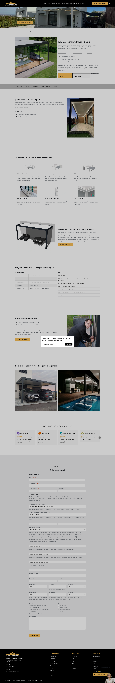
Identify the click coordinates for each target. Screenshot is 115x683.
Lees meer (59, 340)
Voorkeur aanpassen (48, 344)
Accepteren (68, 344)
